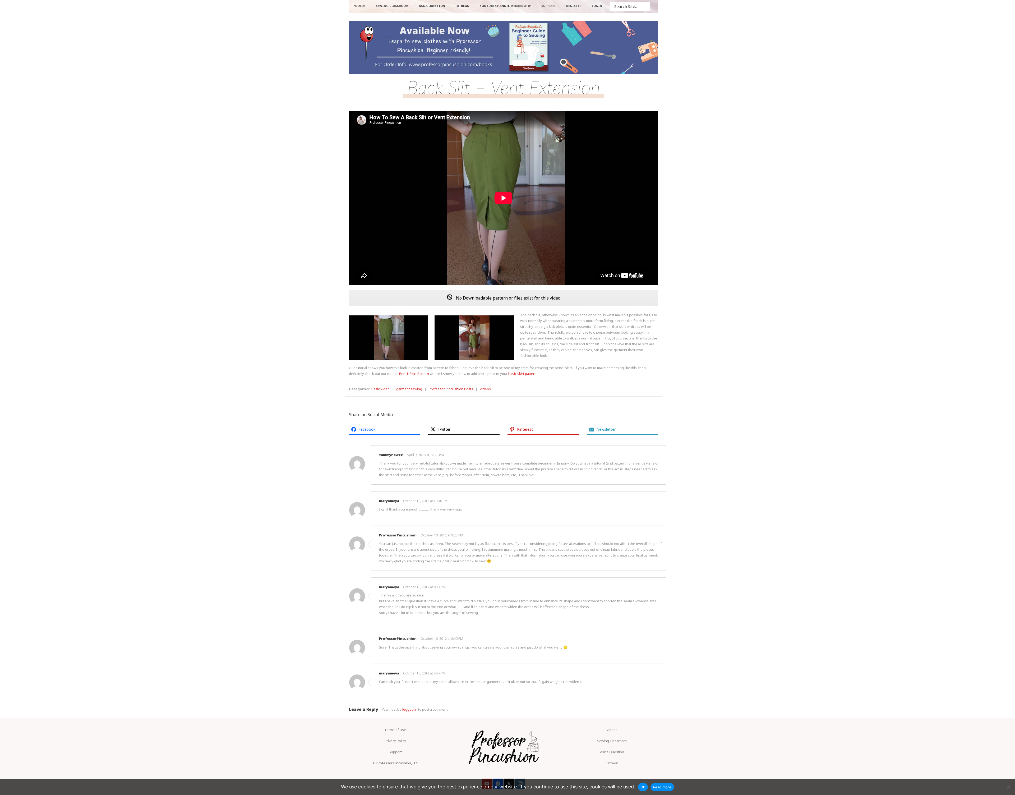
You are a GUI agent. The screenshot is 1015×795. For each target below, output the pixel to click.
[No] (1008, 787)
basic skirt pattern (522, 373)
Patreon (612, 763)
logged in (409, 709)
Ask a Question (612, 752)
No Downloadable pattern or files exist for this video (507, 298)
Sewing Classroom (612, 740)
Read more (662, 787)
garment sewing (409, 389)
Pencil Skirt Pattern (413, 373)
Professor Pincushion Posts (451, 389)
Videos (485, 389)
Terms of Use (395, 729)
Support (395, 752)
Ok (642, 787)
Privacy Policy (395, 740)
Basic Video (380, 389)
